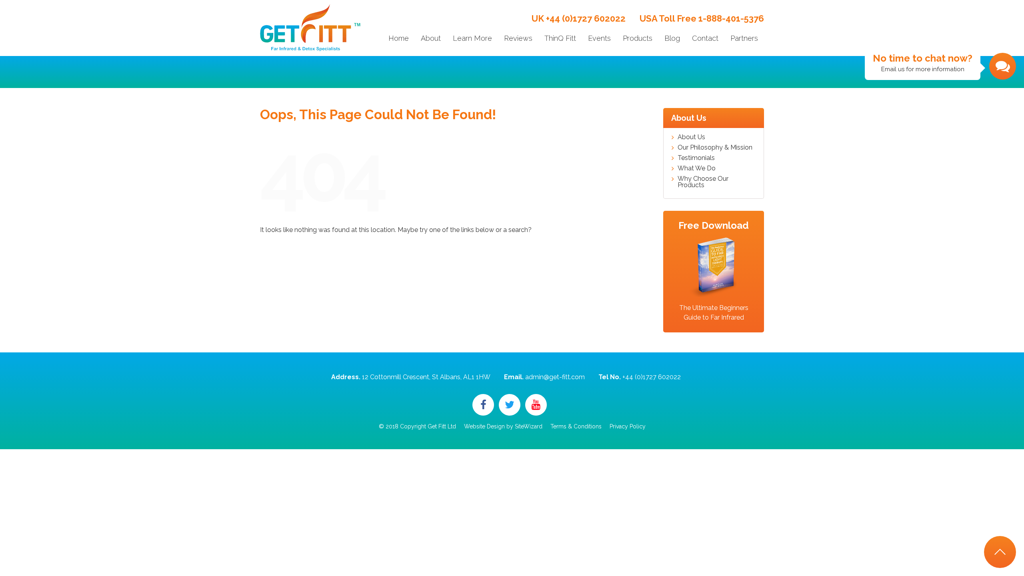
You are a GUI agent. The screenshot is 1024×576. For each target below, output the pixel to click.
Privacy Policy (628, 426)
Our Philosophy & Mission (715, 147)
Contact (705, 38)
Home (398, 38)
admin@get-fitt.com (555, 377)
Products (637, 38)
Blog (672, 38)
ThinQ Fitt (560, 38)
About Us (691, 137)
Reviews (518, 38)
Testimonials (696, 158)
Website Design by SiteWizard (503, 426)
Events (599, 38)
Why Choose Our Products (703, 182)
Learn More (472, 38)
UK (579, 18)
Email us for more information (922, 62)
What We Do (697, 168)
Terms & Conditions (576, 426)
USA (702, 18)
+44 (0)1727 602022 (651, 377)
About (431, 38)
